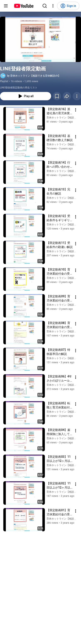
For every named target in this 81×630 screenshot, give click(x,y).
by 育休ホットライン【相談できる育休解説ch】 (33, 75)
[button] (40, 39)
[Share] (67, 96)
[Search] (44, 5)
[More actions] (77, 96)
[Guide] (5, 5)
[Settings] (52, 5)
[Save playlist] (57, 96)
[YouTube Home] (23, 6)
